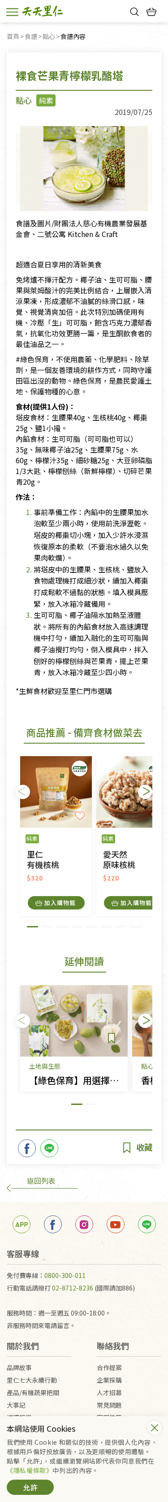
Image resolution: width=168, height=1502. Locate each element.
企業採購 (109, 1379)
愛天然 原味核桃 (119, 859)
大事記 (16, 1404)
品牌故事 (19, 1367)
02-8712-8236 (72, 1287)
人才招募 (109, 1392)
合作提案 (109, 1367)
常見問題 (109, 1404)
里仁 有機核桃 (43, 859)
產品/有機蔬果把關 (33, 1392)
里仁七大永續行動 (32, 1379)
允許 (30, 1487)
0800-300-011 (65, 1275)
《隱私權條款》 (29, 1470)
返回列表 (41, 1180)
